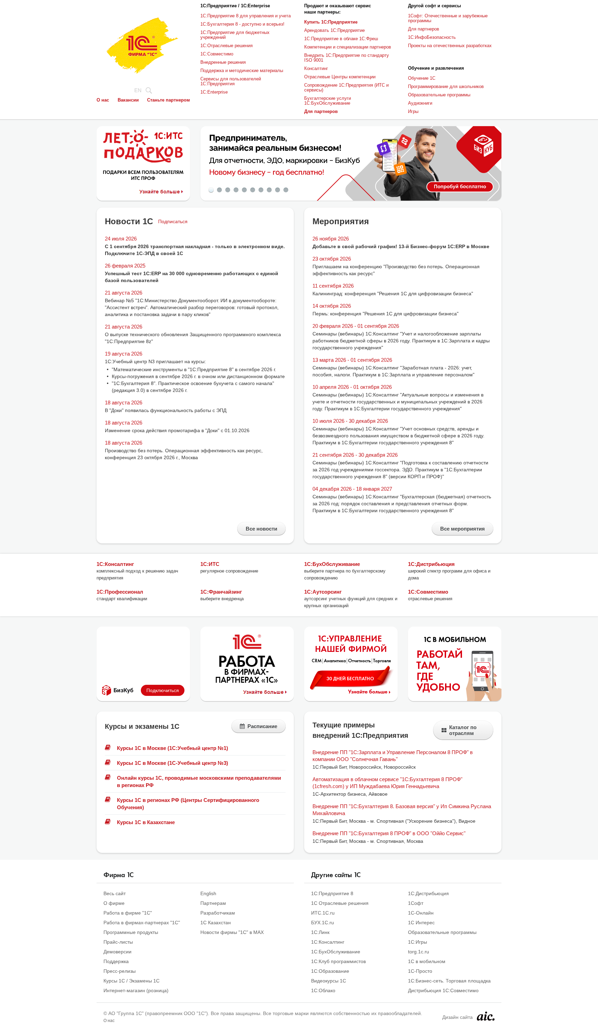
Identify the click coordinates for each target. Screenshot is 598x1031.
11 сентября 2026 (333, 286)
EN (138, 90)
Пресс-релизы (119, 971)
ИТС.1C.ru (323, 913)
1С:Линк (320, 932)
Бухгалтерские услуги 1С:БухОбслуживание (327, 101)
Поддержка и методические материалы (241, 70)
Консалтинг (316, 68)
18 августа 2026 (123, 402)
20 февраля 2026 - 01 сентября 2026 (355, 326)
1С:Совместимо (216, 53)
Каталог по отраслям (463, 730)
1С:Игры (417, 942)
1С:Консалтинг (115, 564)
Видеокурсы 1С (328, 981)
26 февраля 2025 (125, 266)
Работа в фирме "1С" (127, 913)
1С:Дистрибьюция (431, 564)
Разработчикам (217, 913)
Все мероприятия (462, 529)
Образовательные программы (439, 94)
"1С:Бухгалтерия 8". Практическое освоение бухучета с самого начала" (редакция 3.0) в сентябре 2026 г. (193, 387)
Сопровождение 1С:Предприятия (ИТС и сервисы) (346, 87)
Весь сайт (114, 893)
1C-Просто (420, 971)
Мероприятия (340, 221)
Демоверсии (117, 951)
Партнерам (213, 903)
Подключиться (162, 690)
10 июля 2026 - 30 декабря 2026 (350, 421)
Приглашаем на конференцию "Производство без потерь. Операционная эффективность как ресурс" (396, 270)
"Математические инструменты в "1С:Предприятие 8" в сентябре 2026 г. (194, 369)
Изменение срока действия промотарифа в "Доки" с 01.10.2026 (177, 430)
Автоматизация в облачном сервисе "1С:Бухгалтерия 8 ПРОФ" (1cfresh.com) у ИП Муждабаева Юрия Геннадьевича (387, 782)
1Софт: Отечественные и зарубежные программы (448, 18)
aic (486, 1016)
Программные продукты (130, 932)
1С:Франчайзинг (221, 592)
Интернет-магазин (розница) (136, 990)
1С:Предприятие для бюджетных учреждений (235, 35)
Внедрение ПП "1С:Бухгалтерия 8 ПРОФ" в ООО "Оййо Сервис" (388, 833)
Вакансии (128, 100)
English (208, 893)
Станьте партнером (168, 100)
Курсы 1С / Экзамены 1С (131, 981)
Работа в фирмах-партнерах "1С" (141, 922)
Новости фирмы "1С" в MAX (232, 932)
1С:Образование (330, 971)
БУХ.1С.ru (322, 922)
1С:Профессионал (120, 592)
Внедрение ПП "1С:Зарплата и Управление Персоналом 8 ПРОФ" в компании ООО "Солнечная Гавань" (392, 755)
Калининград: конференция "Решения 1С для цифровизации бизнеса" (392, 293)
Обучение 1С (421, 78)
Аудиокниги (420, 103)
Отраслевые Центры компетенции (339, 76)
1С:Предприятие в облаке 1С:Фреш (341, 38)
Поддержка (116, 961)
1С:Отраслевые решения (226, 45)
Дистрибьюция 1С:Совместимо (443, 990)
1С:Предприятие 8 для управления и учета (245, 15)
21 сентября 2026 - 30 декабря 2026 (355, 455)
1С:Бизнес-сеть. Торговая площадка (449, 981)
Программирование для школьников (446, 86)
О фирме (114, 903)
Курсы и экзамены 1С (142, 726)
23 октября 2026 (331, 259)
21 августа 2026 (123, 293)
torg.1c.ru (418, 951)
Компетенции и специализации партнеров (347, 47)
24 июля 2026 (121, 239)
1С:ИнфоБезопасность (432, 37)
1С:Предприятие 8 (332, 893)
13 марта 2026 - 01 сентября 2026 (352, 360)
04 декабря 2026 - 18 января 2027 (352, 489)
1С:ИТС (209, 564)
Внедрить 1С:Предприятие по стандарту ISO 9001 (346, 58)
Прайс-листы (118, 942)
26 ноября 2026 (330, 239)
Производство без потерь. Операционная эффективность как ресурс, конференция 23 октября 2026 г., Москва (184, 454)
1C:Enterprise (214, 92)
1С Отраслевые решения (340, 903)
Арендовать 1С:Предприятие (334, 30)
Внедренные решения (223, 62)
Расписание (262, 726)
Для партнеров (423, 29)
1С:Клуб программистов (338, 961)
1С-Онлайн (421, 913)
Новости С (129, 221)
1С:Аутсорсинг (323, 592)
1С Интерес (421, 922)
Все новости (261, 529)
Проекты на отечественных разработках (450, 45)
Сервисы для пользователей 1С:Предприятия (230, 81)
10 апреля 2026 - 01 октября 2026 (352, 387)
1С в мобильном (426, 961)
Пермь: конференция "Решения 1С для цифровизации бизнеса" (385, 313)
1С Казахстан (215, 922)
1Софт (415, 903)
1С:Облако (323, 990)
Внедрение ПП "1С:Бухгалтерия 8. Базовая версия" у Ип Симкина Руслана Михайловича (401, 809)
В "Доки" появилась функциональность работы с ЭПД (165, 410)
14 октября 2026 (331, 306)
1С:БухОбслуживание (332, 564)
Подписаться (173, 221)
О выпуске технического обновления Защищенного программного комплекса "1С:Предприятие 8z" (193, 338)
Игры (413, 111)
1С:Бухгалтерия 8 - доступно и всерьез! (242, 24)
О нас (103, 100)
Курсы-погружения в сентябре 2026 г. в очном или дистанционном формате (198, 376)
